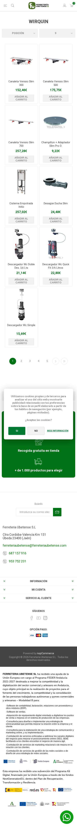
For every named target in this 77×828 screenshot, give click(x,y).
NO (36, 431)
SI (17, 431)
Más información (57, 431)
